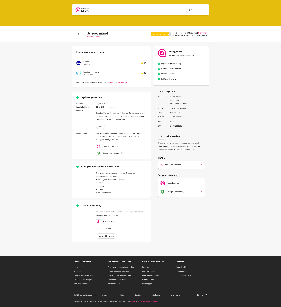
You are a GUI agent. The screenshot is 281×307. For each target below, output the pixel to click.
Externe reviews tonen (150, 275)
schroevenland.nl (93, 36)
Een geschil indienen (106, 236)
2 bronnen (202, 33)
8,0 (145, 63)
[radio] (153, 34)
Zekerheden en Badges (83, 279)
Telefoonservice (114, 284)
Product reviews (148, 279)
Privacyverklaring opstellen (118, 271)
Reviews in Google (149, 271)
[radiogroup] (161, 34)
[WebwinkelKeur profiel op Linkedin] (206, 295)
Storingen (156, 295)
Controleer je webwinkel (117, 279)
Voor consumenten (81, 284)
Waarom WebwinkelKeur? (84, 275)
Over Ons (105, 295)
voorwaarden (122, 82)
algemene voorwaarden (148, 301)
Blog (122, 295)
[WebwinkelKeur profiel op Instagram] (202, 295)
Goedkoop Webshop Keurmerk (120, 275)
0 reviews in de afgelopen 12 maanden (189, 35)
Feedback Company (91, 72)
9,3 (177, 33)
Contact (138, 295)
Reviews (145, 267)
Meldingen (78, 271)
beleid (111, 82)
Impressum (175, 295)
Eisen (100, 126)
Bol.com (86, 62)
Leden (76, 267)
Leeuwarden (181, 103)
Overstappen (147, 284)
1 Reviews (86, 64)
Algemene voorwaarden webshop (121, 267)
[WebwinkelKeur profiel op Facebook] (198, 295)
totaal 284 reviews (189, 33)
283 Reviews (88, 74)
